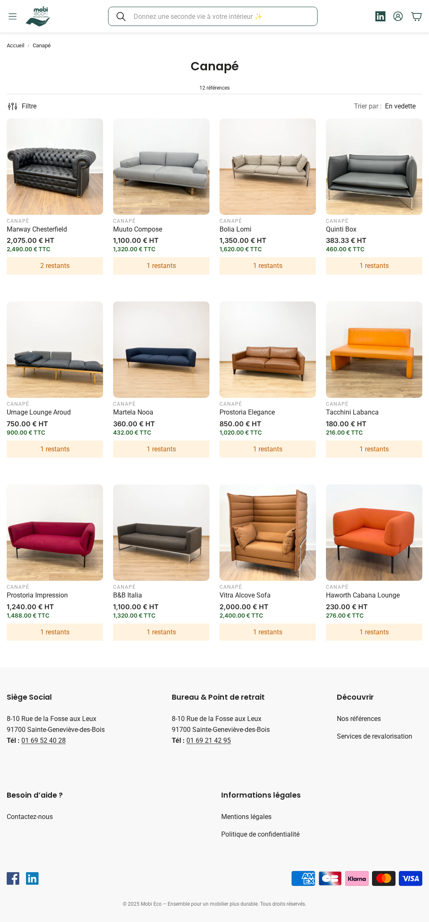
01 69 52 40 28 (43, 740)
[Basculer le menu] (12, 16)
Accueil (15, 45)
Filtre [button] (29, 106)
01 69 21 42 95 (208, 740)
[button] (213, 16)
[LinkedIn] (32, 878)
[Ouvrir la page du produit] (55, 166)
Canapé (42, 45)
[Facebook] (13, 878)
